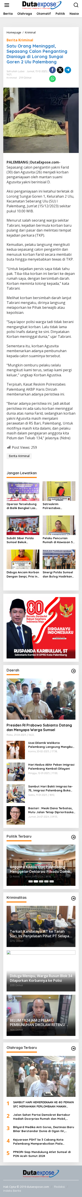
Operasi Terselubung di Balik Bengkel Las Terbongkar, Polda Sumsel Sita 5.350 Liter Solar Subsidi (23, 506)
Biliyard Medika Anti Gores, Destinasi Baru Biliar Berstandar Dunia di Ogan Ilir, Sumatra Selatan (43, 1129)
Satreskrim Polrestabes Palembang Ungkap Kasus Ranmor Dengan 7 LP (57, 506)
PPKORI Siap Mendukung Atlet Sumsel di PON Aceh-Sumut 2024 (42, 1154)
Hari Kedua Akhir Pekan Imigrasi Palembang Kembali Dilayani (51, 766)
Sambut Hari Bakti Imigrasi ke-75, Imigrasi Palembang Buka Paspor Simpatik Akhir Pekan (50, 788)
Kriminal (12, 77)
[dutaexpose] (42, 5)
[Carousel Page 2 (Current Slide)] (36, 881)
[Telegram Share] (68, 70)
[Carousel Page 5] (51, 881)
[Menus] (6, 5)
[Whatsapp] (52, 78)
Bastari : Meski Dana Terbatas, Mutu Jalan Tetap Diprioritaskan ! (51, 810)
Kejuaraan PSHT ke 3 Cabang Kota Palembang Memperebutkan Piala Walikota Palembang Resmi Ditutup (39, 1142)
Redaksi (59, 1186)
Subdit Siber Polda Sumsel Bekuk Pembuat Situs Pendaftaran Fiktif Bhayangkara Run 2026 (20, 540)
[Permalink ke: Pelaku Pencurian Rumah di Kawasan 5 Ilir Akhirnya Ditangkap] (59, 525)
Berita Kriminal (20, 40)
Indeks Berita (12, 1190)
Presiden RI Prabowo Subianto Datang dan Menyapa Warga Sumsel (39, 727)
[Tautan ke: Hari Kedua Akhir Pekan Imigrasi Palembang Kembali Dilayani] (16, 771)
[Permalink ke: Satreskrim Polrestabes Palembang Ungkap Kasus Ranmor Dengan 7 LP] (59, 491)
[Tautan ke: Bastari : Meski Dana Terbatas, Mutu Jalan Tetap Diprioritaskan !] (16, 815)
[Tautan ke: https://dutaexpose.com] (73, 671)
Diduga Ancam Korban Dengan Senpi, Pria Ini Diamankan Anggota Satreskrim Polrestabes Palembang (23, 574)
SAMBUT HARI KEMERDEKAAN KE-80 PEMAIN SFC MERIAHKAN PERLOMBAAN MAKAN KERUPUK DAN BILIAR (43, 1104)
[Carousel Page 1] (30, 881)
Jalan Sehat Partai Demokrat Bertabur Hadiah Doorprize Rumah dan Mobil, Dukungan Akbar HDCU (41, 1117)
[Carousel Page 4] (46, 881)
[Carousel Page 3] (41, 881)
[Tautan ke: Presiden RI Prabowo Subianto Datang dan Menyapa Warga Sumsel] (41, 699)
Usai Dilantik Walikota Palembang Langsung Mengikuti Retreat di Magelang (51, 745)
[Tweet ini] (60, 70)
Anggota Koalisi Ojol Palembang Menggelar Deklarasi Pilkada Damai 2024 (40, 869)
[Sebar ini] (52, 70)
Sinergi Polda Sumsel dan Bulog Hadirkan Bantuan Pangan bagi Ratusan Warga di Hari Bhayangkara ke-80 (59, 574)
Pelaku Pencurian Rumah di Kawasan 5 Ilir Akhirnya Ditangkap (58, 540)
